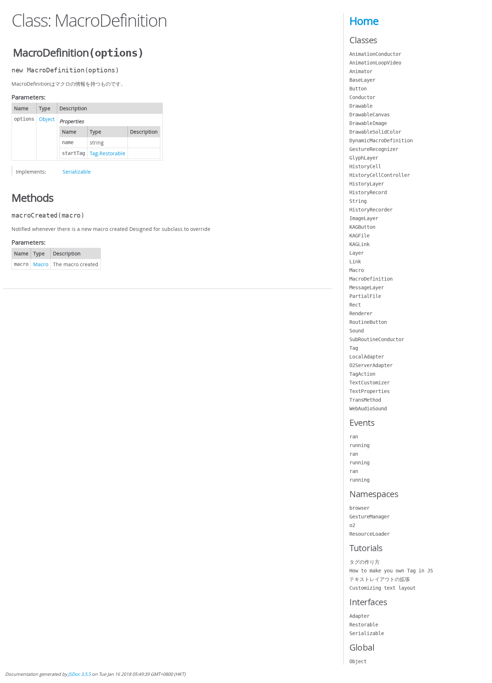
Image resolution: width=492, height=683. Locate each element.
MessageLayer (366, 287)
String (358, 201)
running (359, 445)
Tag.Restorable (107, 153)
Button (358, 88)
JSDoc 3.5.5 (79, 674)
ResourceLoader (369, 534)
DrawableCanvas (369, 114)
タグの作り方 (364, 562)
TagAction (362, 374)
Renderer (360, 313)
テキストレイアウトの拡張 (379, 579)
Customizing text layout (382, 588)
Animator (360, 71)
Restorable (363, 625)
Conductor (362, 97)
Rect (355, 305)
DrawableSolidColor (375, 132)
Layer (356, 253)
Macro (40, 264)
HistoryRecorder (371, 210)
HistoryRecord (368, 192)
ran (353, 436)
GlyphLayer (363, 158)
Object (47, 119)
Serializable (77, 171)
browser (359, 508)
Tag (353, 348)
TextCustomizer (369, 382)
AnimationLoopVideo (375, 63)
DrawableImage (368, 123)
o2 (352, 525)
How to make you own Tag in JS (391, 570)
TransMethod (365, 400)
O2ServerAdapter (371, 365)
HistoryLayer (366, 184)
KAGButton (362, 227)
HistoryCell (365, 166)
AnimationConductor (375, 54)
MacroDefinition (371, 279)
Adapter (359, 616)
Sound (356, 331)
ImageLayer (363, 218)
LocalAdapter (366, 357)
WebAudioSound (368, 408)
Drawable (360, 106)
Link (355, 261)
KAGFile (359, 235)
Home (364, 21)
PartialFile (365, 296)
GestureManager (369, 516)
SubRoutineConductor (376, 339)
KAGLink (359, 244)
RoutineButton (368, 322)
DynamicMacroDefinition (381, 140)
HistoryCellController (379, 175)
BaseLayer (362, 80)
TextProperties (369, 391)
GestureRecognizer (373, 149)
